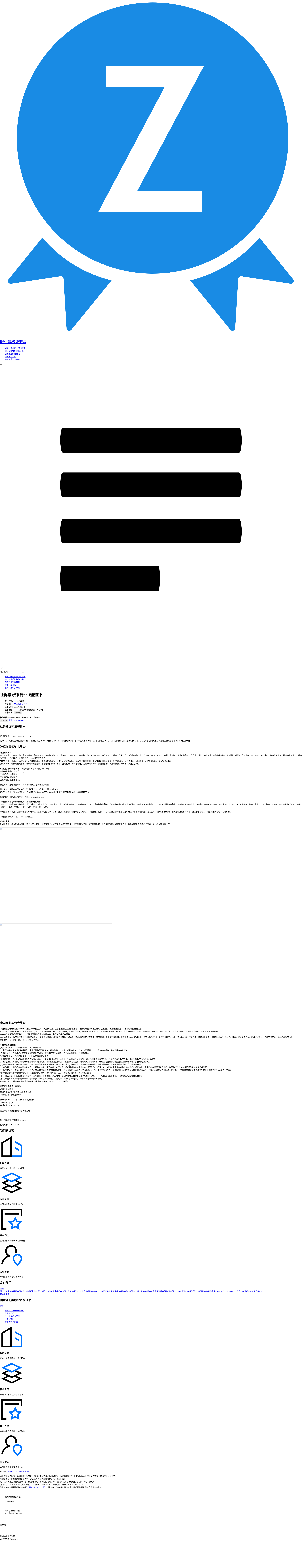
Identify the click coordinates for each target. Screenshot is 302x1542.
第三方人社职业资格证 (91, 1291)
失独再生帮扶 (12, 1472)
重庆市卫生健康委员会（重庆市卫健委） (61, 1291)
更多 (2, 1289)
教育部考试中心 (228, 1291)
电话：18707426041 (16, 720)
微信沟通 (18, 713)
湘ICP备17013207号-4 (37, 1487)
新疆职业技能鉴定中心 (209, 1291)
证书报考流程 (10, 357)
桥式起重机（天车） (13, 1316)
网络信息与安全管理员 (14, 1311)
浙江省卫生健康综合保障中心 (117, 1291)
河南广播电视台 (139, 1291)
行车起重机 (9, 1319)
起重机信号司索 (11, 1322)
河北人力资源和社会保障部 (185, 1291)
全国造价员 (9, 1313)
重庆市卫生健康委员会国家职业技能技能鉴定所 (21, 1291)
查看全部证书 (5, 1294)
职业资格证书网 (24, 1472)
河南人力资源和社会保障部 (159, 1291)
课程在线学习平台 (12, 359)
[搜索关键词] (23, 672)
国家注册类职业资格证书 (15, 348)
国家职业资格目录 (12, 354)
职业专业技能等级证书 (14, 351)
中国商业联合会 (20, 704)
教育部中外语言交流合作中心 (250, 1291)
